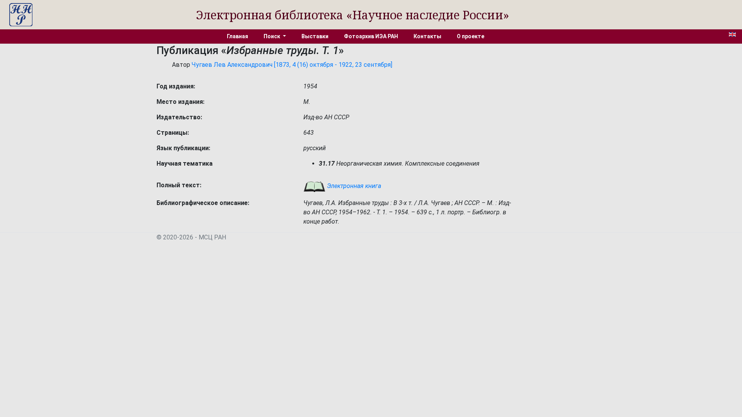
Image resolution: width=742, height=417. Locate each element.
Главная (237, 36)
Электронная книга (353, 186)
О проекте (470, 36)
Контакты (427, 36)
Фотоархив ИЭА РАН (371, 36)
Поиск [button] (272, 36)
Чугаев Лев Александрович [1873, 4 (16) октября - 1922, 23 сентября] (292, 64)
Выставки (314, 36)
